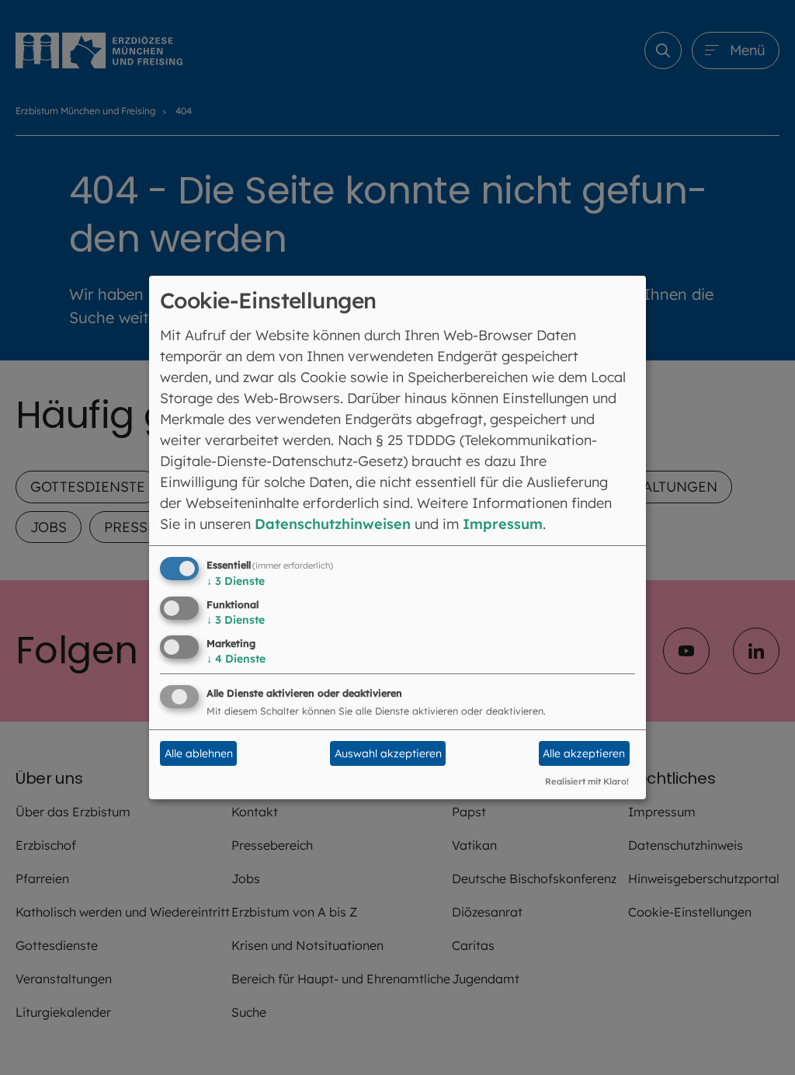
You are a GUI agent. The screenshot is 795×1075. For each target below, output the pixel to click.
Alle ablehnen (199, 753)
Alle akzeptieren (584, 753)
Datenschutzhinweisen (333, 524)
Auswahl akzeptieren (388, 753)
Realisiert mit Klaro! (587, 781)
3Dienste (236, 581)
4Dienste (236, 659)
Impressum (503, 524)
